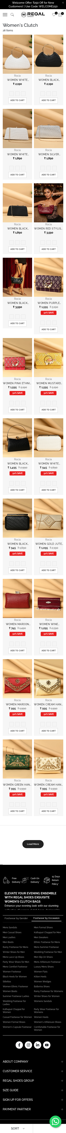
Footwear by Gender (16, 918)
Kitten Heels (40, 976)
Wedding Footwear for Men (48, 952)
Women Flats (40, 971)
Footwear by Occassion (46, 918)
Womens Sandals (43, 1001)
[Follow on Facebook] (19, 1045)
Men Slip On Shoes (43, 957)
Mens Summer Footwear (46, 947)
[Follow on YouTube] (46, 1045)
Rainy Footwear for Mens (15, 947)
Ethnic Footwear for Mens (47, 942)
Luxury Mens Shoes (44, 966)
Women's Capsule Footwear (17, 1027)
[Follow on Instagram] (28, 1045)
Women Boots (10, 991)
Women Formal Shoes (14, 1022)
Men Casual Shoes (12, 932)
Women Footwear (12, 971)
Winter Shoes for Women (47, 996)
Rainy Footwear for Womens (48, 991)
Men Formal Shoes (43, 927)
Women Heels (41, 1017)
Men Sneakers (41, 937)
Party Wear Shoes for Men (16, 962)
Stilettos (7, 981)
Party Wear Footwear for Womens (46, 1011)
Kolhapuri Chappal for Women (14, 1011)
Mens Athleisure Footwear (47, 962)
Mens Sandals (10, 927)
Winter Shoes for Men (14, 952)
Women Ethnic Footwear (15, 986)
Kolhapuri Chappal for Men (47, 932)
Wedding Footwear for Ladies (14, 1003)
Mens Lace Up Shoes (13, 957)
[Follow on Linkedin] (37, 1045)
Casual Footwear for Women (17, 1017)
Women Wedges (42, 981)
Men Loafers (9, 937)
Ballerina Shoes (42, 986)
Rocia (17, 75)
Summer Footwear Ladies (16, 996)
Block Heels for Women (15, 976)
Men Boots (8, 942)
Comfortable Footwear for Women (47, 1028)
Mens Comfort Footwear (15, 966)
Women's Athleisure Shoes (47, 1022)
